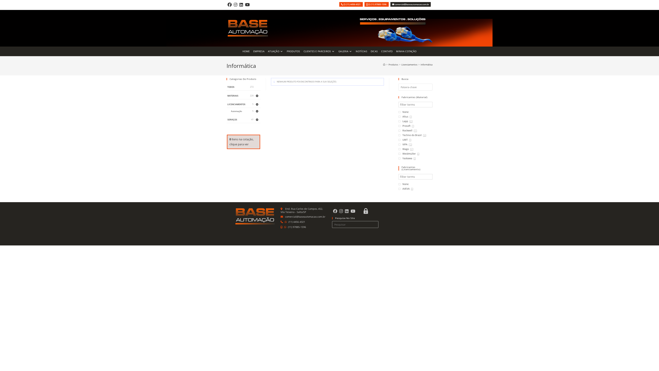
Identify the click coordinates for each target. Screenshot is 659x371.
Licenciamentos (236, 104)
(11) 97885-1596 (379, 4)
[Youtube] (247, 4)
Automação (236, 111)
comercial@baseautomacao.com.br (412, 4)
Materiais (232, 95)
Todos (230, 87)
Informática (426, 64)
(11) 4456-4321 (353, 4)
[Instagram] (235, 4)
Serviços (232, 119)
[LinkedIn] (241, 4)
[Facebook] (230, 4)
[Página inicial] (384, 64)
